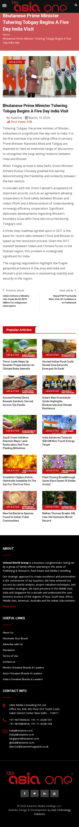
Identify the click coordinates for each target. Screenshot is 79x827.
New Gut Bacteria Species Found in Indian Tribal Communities (18, 517)
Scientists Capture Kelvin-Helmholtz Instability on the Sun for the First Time (19, 481)
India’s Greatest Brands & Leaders (23, 679)
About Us (8, 632)
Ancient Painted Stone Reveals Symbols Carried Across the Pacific (18, 401)
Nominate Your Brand (15, 638)
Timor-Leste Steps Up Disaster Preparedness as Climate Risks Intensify (18, 365)
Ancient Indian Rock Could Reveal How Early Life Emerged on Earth (58, 365)
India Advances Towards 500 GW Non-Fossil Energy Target (58, 441)
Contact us (9, 661)
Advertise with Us (13, 644)
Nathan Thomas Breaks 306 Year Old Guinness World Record (58, 517)
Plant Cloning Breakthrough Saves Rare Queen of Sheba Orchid (59, 481)
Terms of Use (10, 655)
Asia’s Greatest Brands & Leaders (22, 673)
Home (6, 34)
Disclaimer (9, 650)
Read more (9, 606)
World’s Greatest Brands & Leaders (23, 667)
